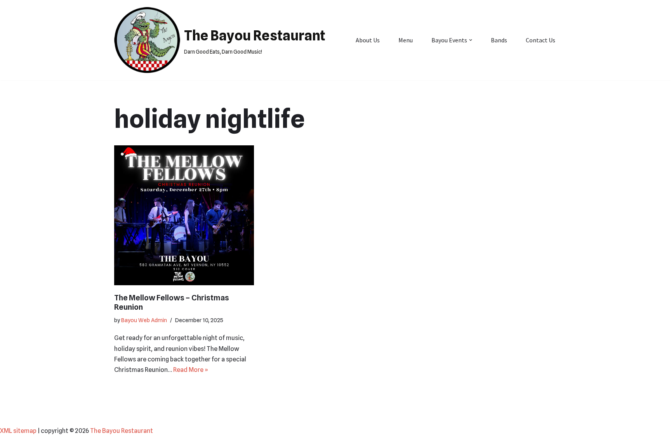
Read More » (190, 369)
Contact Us (540, 40)
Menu (405, 40)
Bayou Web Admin (144, 320)
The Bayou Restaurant (121, 430)
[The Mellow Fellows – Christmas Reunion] (184, 215)
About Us (368, 40)
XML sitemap (18, 430)
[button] (470, 40)
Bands (499, 40)
